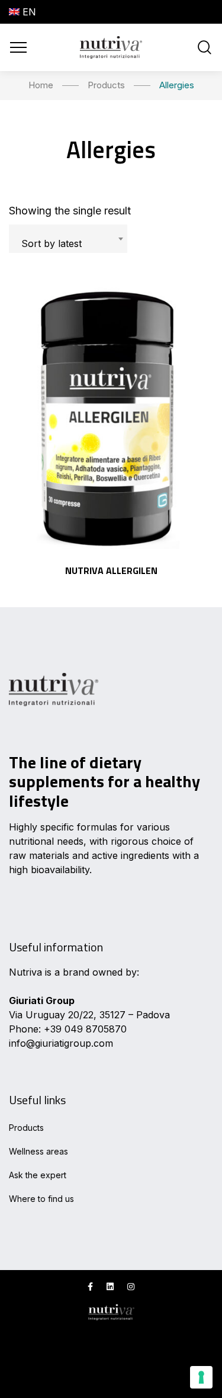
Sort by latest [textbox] (51, 243)
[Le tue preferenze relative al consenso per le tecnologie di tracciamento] (201, 1377)
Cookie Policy (39, 1358)
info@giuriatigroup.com (61, 1043)
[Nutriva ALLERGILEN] (111, 416)
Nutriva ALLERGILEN (111, 570)
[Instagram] (130, 1286)
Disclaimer (32, 1376)
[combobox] (68, 239)
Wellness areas (38, 1151)
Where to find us (41, 1199)
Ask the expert (37, 1175)
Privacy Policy (41, 1339)
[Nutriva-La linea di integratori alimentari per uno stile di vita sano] (111, 47)
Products (26, 1128)
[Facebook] (90, 1286)
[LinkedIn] (110, 1286)
